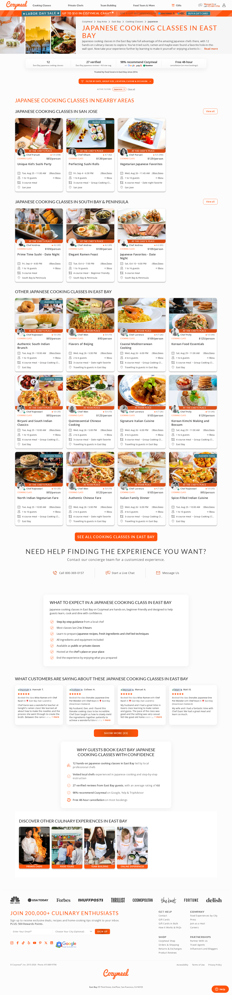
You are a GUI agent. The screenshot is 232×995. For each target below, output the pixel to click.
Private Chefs (75, 5)
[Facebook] (17, 942)
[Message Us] (201, 5)
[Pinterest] (40, 942)
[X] (46, 942)
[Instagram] (11, 942)
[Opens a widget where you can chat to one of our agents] (220, 989)
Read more (211, 48)
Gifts (178, 5)
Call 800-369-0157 (71, 573)
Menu (58, 178)
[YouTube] (34, 942)
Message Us (209, 4)
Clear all (131, 89)
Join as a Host (197, 923)
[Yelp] (28, 942)
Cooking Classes (42, 5)
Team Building (108, 5)
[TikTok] (23, 942)
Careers (194, 927)
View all (210, 111)
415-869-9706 (213, 6)
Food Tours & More (144, 5)
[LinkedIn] (51, 942)
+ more (55, 716)
